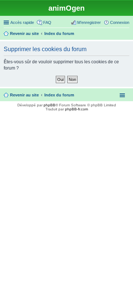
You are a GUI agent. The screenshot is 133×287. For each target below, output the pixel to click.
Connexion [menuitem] (119, 22)
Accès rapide (22, 22)
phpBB (49, 105)
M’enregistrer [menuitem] (89, 22)
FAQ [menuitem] (47, 22)
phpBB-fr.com (76, 109)
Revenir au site (24, 95)
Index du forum (59, 95)
